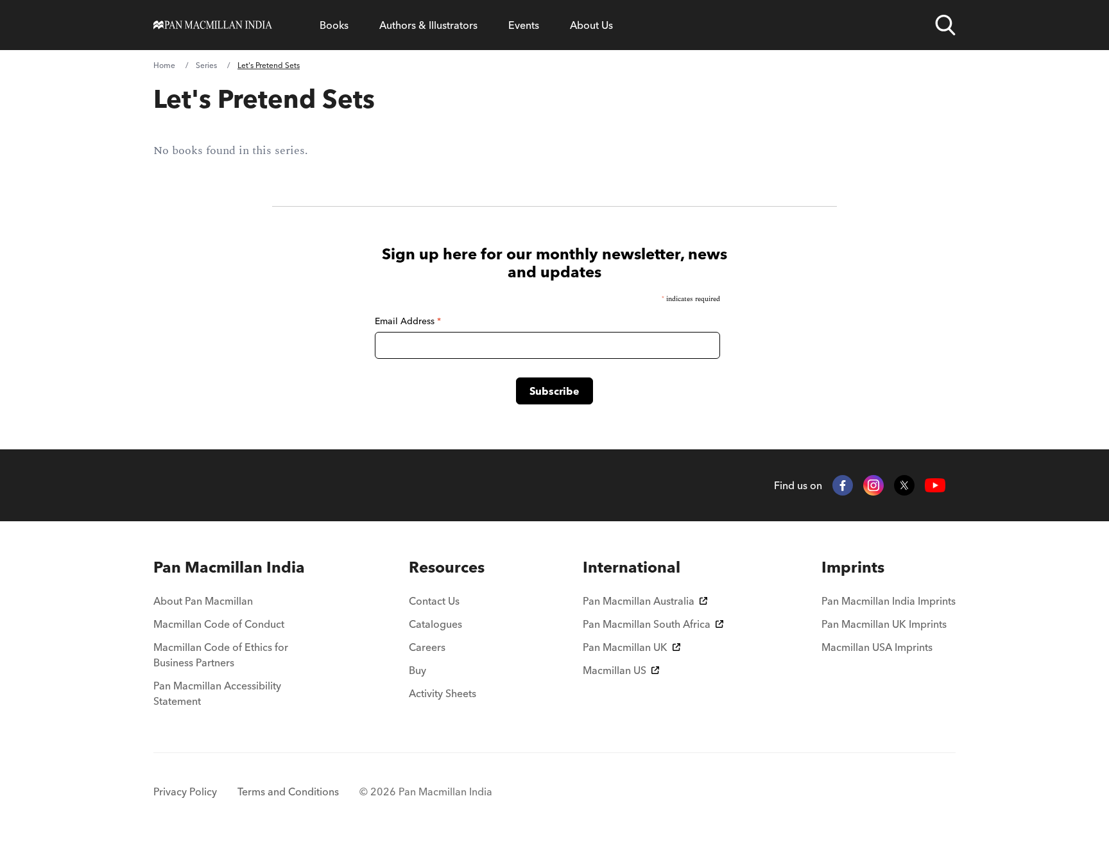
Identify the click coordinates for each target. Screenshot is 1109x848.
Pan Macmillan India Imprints (888, 600)
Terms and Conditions (288, 791)
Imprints (852, 567)
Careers (427, 647)
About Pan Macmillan (203, 600)
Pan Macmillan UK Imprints (884, 624)
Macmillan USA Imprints (877, 647)
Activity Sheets (442, 693)
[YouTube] (935, 485)
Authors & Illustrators (428, 25)
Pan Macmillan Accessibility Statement (217, 693)
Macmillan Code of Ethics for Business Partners (220, 655)
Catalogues (435, 624)
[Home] (212, 25)
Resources (447, 567)
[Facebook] (842, 485)
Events (523, 25)
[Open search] (945, 25)
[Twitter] (904, 485)
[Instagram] (873, 485)
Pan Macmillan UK (625, 647)
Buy (417, 670)
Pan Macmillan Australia (638, 600)
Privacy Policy (185, 791)
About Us (591, 25)
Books (334, 25)
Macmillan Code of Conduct (218, 624)
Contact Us (434, 600)
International (631, 567)
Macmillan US (614, 670)
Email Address (408, 321)
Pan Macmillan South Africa (646, 624)
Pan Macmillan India (229, 567)
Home (164, 65)
